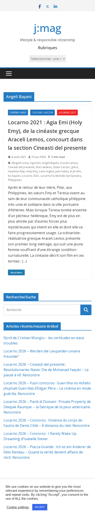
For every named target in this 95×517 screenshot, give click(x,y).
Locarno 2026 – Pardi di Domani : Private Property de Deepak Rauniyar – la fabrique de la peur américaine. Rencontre (47, 407)
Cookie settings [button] (18, 507)
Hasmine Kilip (16, 171)
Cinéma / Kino (18, 112)
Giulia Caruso (61, 167)
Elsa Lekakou (44, 167)
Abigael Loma (20, 163)
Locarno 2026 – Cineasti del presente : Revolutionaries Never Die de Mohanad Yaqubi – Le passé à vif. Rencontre (46, 369)
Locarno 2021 (67, 112)
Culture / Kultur (42, 112)
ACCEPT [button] (40, 507)
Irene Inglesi (46, 171)
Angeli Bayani (50, 163)
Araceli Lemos (69, 163)
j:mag (47, 28)
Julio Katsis (62, 171)
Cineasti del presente (21, 167)
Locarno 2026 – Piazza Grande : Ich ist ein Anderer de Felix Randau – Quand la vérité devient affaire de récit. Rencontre (47, 452)
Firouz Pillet (39, 157)
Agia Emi (35, 163)
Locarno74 (47, 176)
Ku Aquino (14, 176)
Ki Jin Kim (75, 171)
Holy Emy (32, 171)
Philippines (15, 180)
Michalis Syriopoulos (68, 176)
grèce (74, 167)
